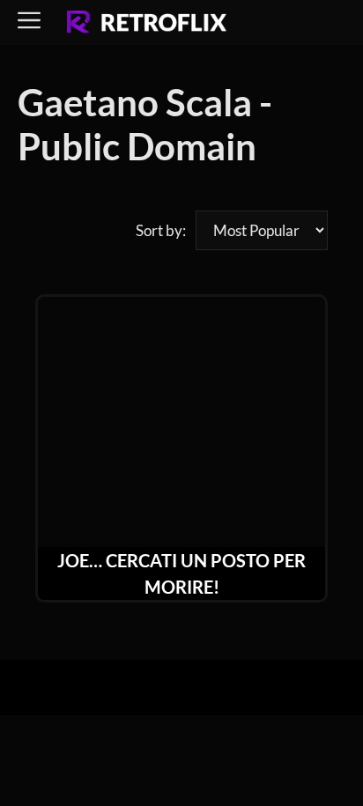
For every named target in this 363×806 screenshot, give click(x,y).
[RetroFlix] (146, 23)
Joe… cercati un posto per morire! (181, 573)
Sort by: (161, 230)
